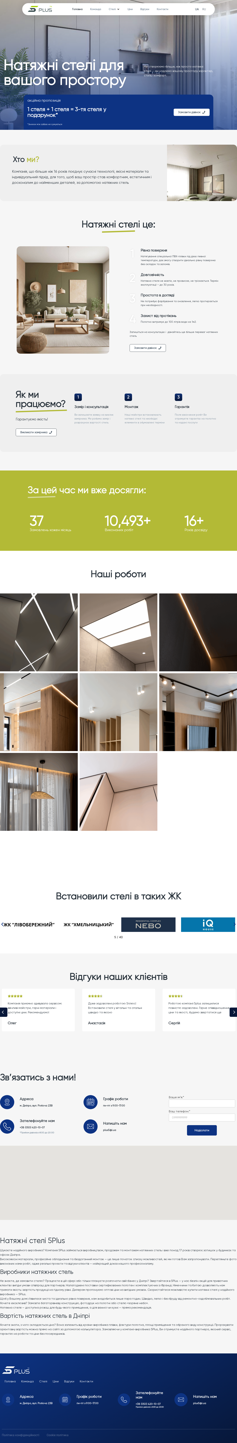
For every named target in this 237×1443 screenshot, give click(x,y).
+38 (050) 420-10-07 (32, 1127)
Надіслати (202, 1130)
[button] (2, 924)
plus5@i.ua (109, 1129)
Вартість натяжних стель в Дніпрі (45, 1315)
